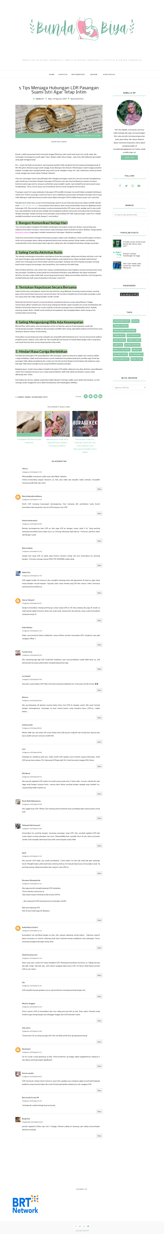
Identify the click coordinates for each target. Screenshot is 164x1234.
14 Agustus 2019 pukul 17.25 (32, 472)
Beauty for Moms (122, 349)
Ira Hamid (26, 676)
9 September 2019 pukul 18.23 (32, 1122)
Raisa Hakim (27, 548)
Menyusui (137, 349)
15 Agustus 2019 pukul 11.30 (32, 551)
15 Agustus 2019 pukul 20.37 (32, 603)
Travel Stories (121, 326)
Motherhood (134, 335)
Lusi (23, 749)
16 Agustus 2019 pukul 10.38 (32, 804)
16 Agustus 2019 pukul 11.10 (32, 856)
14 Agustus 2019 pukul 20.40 (32, 524)
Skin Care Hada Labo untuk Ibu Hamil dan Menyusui (132, 265)
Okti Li (25, 468)
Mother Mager (120, 354)
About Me (129, 157)
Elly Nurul (26, 773)
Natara (25, 697)
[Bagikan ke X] (91, 396)
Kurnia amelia (28, 1073)
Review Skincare (132, 345)
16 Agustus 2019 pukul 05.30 (32, 655)
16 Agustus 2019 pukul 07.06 (32, 679)
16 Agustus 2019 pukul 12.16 (32, 958)
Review (135, 321)
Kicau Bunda (119, 340)
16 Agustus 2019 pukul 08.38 (32, 700)
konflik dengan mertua (29, 205)
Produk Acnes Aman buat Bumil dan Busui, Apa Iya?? (134, 244)
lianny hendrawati (29, 520)
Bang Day (26, 1119)
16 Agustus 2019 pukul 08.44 (32, 752)
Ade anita (26, 1028)
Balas (99, 489)
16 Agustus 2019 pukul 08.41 (32, 728)
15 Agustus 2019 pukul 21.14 (32, 631)
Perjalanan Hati (121, 359)
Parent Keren (24, 397)
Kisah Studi (137, 359)
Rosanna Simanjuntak (31, 880)
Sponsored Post (77, 99)
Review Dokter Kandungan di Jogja (131, 255)
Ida (23, 982)
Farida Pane (27, 652)
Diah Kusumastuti (29, 955)
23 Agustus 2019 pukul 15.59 (32, 1101)
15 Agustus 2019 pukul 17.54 (32, 576)
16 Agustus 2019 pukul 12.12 (32, 931)
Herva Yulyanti (28, 600)
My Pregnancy (136, 354)
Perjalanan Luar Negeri (124, 330)
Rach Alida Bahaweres (31, 801)
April (24, 853)
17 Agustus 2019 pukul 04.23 (32, 1076)
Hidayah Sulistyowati (31, 825)
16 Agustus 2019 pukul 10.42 (32, 828)
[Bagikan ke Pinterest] (95, 396)
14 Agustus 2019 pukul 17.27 (32, 499)
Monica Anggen (28, 1003)
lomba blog (119, 335)
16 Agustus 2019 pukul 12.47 (32, 986)
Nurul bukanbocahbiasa (32, 496)
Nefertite (26, 572)
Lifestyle (118, 345)
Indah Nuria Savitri (30, 927)
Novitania (26, 1049)
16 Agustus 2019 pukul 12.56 (32, 1007)
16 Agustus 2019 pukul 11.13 (32, 884)
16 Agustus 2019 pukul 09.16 (32, 777)
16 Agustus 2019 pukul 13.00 (32, 1031)
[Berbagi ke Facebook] (86, 396)
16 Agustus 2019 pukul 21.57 (32, 1052)
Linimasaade (27, 725)
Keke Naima (27, 627)
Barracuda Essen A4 (30, 1097)
